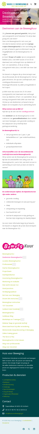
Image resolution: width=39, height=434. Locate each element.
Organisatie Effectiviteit (10, 394)
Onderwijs (6, 387)
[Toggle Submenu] (24, 257)
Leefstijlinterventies (9, 380)
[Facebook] (23, 429)
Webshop (6, 396)
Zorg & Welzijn (8, 392)
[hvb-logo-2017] (14, 4)
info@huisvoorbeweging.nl (14, 413)
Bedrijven (6, 382)
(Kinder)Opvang (8, 384)
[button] (27, 4)
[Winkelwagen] (35, 4)
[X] (29, 429)
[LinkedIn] (34, 429)
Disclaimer (5, 423)
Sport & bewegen (9, 389)
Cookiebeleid (27, 420)
